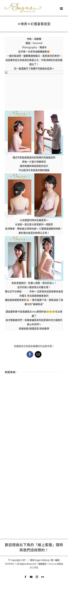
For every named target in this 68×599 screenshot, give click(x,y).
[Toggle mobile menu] (61, 8)
